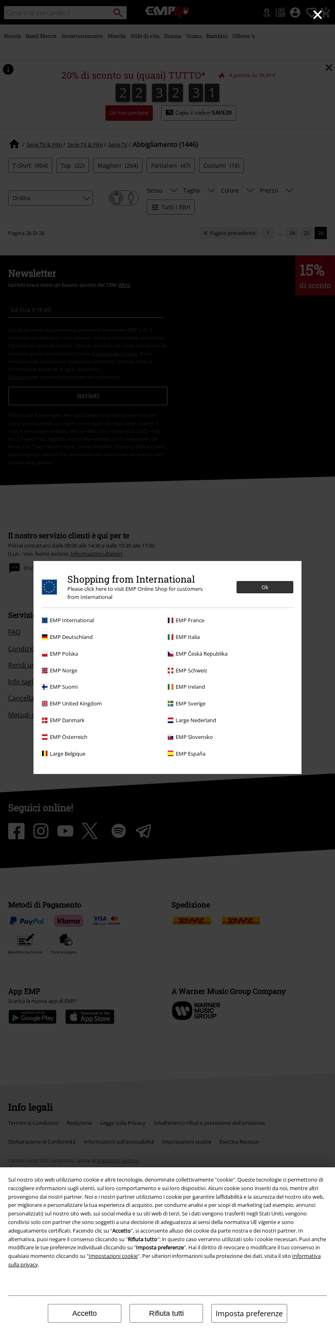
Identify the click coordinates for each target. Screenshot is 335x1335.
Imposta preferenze (249, 1313)
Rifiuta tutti (166, 1313)
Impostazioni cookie (113, 1256)
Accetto (84, 1313)
